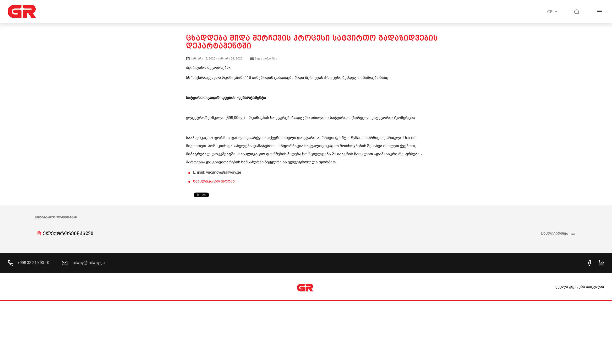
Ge (550, 12)
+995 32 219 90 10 (32, 262)
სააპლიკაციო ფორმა (214, 181)
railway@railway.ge (88, 262)
